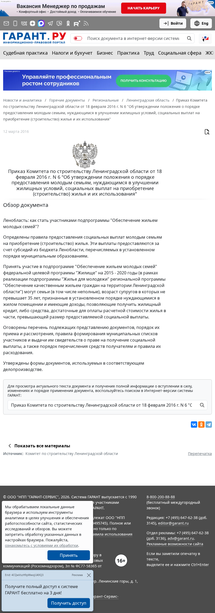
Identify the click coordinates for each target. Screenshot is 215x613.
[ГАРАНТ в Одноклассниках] (68, 23)
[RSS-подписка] (86, 23)
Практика (128, 53)
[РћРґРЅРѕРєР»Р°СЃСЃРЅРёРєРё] (201, 424)
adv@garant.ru (181, 538)
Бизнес (105, 53)
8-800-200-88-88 (161, 496)
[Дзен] (32, 23)
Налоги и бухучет (72, 53)
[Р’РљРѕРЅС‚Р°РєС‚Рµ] (194, 424)
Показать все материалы (42, 446)
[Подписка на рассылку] (6, 23)
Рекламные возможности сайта (175, 543)
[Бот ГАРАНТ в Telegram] (59, 23)
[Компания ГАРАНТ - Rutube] (77, 23)
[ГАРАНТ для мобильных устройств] (15, 23)
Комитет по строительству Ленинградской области (71, 453)
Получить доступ (68, 603)
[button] (205, 38)
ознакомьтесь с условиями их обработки (41, 545)
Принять (69, 555)
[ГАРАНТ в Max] (41, 23)
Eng (205, 23)
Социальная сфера (179, 53)
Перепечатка (200, 453)
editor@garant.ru (173, 523)
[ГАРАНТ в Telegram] (50, 23)
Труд (149, 53)
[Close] (89, 575)
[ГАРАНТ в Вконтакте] (24, 23)
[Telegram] (209, 424)
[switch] (78, 38)
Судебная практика (25, 53)
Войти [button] (177, 23)
